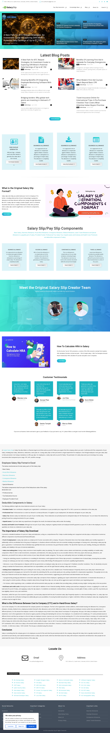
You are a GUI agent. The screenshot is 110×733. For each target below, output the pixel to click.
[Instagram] (102, 1)
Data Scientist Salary (19, 693)
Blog (5, 32)
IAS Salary (39, 682)
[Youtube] (107, 1)
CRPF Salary (17, 685)
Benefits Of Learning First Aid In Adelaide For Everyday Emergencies (91, 60)
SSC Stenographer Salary (88, 695)
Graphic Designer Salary (42, 680)
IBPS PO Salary (40, 688)
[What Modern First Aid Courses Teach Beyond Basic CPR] (68, 37)
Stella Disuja (27, 69)
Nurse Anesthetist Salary (88, 693)
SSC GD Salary (85, 688)
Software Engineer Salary (88, 680)
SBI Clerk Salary (63, 693)
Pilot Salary (62, 688)
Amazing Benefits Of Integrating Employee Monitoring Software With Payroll (36, 82)
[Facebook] (99, 1)
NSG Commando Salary (65, 685)
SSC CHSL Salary (85, 685)
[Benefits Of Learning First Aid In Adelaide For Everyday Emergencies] (68, 21)
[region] (21, 721)
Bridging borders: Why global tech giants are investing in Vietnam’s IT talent (36, 100)
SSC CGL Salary (85, 682)
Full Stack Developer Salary (21, 695)
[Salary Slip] (9, 7)
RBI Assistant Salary (64, 690)
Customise (10, 726)
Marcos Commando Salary (66, 680)
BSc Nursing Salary (19, 680)
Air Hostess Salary (19, 682)
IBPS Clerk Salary (41, 685)
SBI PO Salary (62, 695)
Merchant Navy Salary (65, 682)
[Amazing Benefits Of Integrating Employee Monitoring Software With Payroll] (95, 21)
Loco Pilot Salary (40, 695)
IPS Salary (39, 693)
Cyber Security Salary (19, 688)
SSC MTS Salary (85, 690)
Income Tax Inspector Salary (44, 690)
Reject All (21, 726)
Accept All (31, 726)
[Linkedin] (104, 1)
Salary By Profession (13, 673)
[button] (105, 7)
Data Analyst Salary (19, 690)
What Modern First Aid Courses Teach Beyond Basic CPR (89, 81)
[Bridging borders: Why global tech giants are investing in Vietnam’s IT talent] (95, 37)
